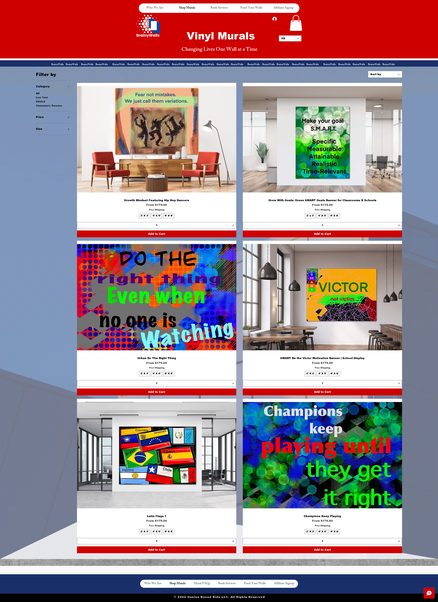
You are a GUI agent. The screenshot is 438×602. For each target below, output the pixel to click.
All (38, 93)
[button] (295, 23)
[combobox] (385, 74)
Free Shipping (156, 210)
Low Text (42, 97)
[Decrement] (80, 225)
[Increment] (233, 225)
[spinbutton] (156, 225)
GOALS (40, 101)
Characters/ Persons (49, 105)
